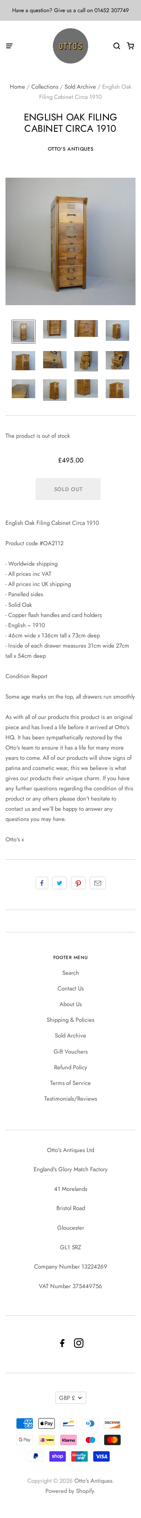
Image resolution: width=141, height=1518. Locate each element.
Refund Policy (70, 1067)
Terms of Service (70, 1083)
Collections (44, 86)
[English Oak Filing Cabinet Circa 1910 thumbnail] (23, 331)
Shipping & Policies (70, 1020)
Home (17, 86)
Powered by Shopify (69, 1491)
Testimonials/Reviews (70, 1098)
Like (42, 883)
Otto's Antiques (71, 149)
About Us (71, 1004)
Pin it (78, 883)
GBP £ (67, 1398)
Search (70, 972)
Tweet (59, 883)
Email (98, 883)
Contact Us (71, 988)
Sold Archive (80, 86)
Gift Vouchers (71, 1051)
